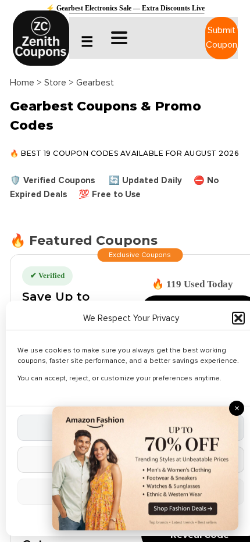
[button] (238, 318)
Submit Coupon (221, 37)
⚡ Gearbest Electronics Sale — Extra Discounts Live (125, 8)
